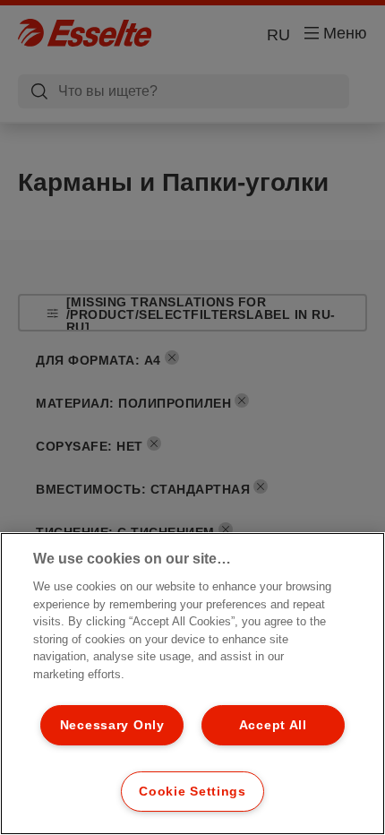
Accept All (273, 725)
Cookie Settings (192, 791)
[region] (192, 683)
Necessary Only (112, 725)
